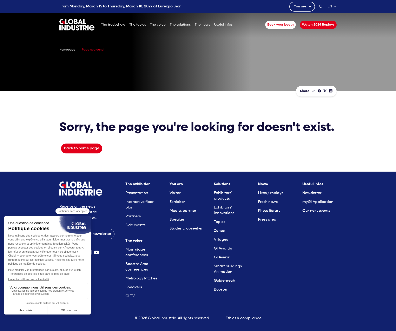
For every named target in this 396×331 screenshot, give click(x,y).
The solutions (180, 24)
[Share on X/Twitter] (325, 91)
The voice (158, 24)
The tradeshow (113, 24)
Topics (219, 222)
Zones (219, 231)
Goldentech (224, 281)
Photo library (269, 211)
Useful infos (223, 24)
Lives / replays (270, 193)
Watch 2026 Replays (318, 24)
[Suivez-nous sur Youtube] (96, 252)
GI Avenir (222, 257)
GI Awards (223, 249)
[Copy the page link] (313, 91)
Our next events (316, 211)
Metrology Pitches (141, 278)
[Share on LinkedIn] (330, 91)
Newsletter (312, 193)
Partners (133, 216)
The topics (137, 24)
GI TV (130, 296)
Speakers (133, 287)
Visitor (175, 193)
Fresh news (268, 202)
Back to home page (81, 148)
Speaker (177, 220)
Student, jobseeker (186, 229)
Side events (135, 225)
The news (202, 24)
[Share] (319, 91)
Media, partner (183, 211)
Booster (221, 290)
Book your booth (280, 24)
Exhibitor (177, 202)
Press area (267, 220)
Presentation (136, 193)
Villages (221, 240)
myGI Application (317, 202)
